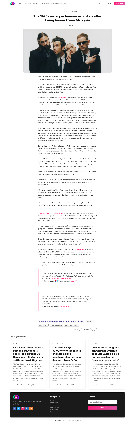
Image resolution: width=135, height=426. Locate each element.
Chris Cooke (21, 385)
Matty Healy (43, 325)
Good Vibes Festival (71, 325)
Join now (102, 407)
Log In (109, 3)
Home (19, 3)
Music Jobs (27, 3)
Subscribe (119, 3)
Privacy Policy (4, 425)
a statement (63, 97)
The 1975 (89, 321)
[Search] (102, 3)
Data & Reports (56, 3)
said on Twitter (79, 249)
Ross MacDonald (56, 325)
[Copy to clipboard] (95, 329)
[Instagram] (23, 408)
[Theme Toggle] (99, 3)
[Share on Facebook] (84, 329)
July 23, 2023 (76, 281)
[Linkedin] (27, 408)
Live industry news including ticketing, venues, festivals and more (61, 321)
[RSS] (31, 408)
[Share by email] (91, 329)
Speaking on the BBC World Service (50, 213)
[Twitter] (18, 408)
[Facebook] (14, 408)
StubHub (94, 344)
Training (35, 3)
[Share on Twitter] (80, 329)
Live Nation (17, 344)
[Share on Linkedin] (87, 329)
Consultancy (45, 3)
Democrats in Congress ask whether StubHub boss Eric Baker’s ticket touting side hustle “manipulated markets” (105, 354)
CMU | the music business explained (69, 421)
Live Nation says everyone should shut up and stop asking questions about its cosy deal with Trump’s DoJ (67, 354)
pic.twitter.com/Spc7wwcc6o (61, 278)
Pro (65, 3)
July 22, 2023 (64, 306)
